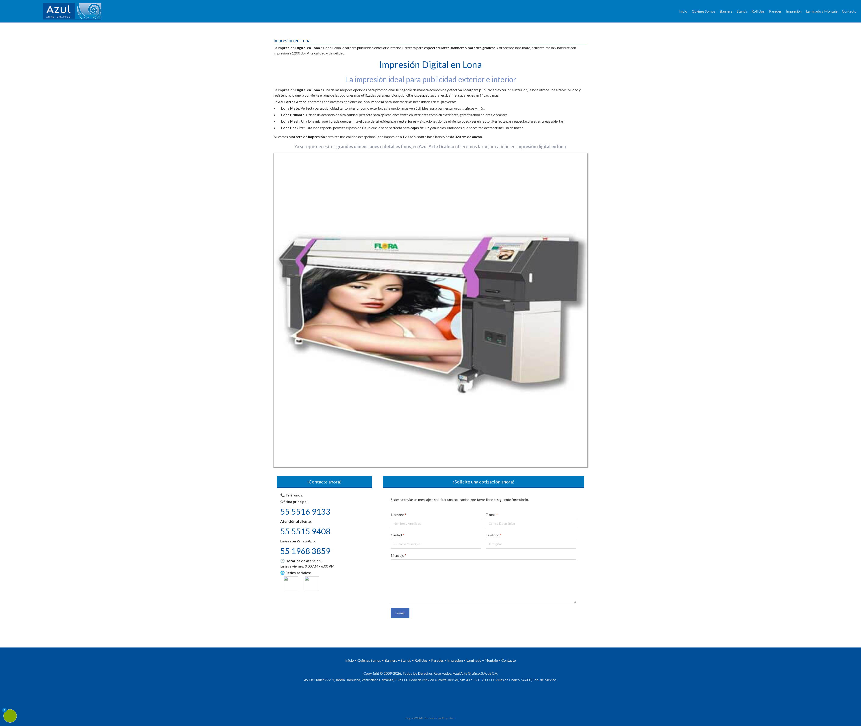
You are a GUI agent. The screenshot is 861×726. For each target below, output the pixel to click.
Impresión (794, 11)
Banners (726, 11)
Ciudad (397, 535)
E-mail (492, 514)
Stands (742, 11)
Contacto (849, 11)
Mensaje (398, 555)
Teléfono (494, 535)
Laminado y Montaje (821, 11)
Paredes (775, 11)
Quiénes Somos (703, 11)
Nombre (398, 514)
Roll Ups (758, 11)
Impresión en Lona (292, 40)
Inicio (683, 11)
